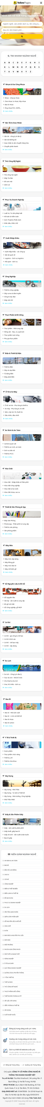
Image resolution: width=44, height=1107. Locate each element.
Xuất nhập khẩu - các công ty (15, 252)
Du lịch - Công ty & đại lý (13, 674)
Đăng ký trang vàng (22, 1028)
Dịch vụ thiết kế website (22, 1049)
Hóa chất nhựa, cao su (12, 492)
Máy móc (9, 545)
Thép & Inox (8, 982)
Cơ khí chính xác (10, 639)
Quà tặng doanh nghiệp (12, 968)
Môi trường (8, 945)
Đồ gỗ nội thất (9, 604)
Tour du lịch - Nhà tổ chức (13, 678)
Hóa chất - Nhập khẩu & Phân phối (16, 482)
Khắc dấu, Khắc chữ (11, 223)
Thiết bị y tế (8, 758)
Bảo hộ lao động (10, 870)
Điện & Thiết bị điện (13, 353)
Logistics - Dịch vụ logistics (14, 258)
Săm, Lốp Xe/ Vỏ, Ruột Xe (14, 412)
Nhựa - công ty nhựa (12, 98)
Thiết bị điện (8, 367)
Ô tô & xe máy (11, 392)
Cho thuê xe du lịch (11, 681)
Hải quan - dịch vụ (11, 262)
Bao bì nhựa (9, 105)
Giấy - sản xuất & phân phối (14, 828)
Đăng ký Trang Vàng (12, 1065)
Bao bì (8, 699)
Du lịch (8, 661)
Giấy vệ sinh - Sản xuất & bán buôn (16, 835)
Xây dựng (9, 776)
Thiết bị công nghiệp (11, 290)
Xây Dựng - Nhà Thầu (11, 789)
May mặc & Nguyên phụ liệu (14, 935)
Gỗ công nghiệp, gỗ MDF (13, 607)
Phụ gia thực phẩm (11, 338)
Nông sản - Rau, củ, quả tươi (14, 332)
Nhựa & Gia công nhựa (15, 84)
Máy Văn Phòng (9, 520)
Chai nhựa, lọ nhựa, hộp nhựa (15, 101)
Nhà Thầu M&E (9, 799)
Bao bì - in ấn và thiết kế (13, 716)
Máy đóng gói (10, 562)
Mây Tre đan (8, 178)
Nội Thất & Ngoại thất (12, 954)
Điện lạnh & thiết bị (11, 893)
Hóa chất (9, 469)
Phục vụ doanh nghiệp (14, 200)
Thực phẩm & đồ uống (14, 315)
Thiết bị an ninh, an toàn (12, 447)
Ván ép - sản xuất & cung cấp (14, 601)
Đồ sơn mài (8, 181)
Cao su (6, 874)
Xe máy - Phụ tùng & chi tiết (14, 409)
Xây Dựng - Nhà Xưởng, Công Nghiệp (17, 796)
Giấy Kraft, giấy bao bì (12, 831)
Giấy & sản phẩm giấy (14, 814)
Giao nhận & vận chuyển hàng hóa (16, 143)
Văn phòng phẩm (10, 531)
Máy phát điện (9, 377)
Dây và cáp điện (9, 370)
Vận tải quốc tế (10, 255)
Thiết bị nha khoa (10, 761)
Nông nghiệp (9, 959)
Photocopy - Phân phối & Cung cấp (16, 524)
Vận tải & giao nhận (13, 123)
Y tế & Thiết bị (10, 737)
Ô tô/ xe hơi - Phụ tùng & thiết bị (16, 405)
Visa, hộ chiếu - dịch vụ (12, 684)
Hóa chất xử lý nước (11, 489)
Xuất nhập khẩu (12, 238)
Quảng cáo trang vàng (22, 1039)
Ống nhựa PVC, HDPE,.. (13, 108)
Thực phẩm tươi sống (11, 335)
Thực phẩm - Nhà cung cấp (13, 328)
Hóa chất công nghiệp (12, 485)
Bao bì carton (9, 723)
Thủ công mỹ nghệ (12, 161)
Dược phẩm (8, 751)
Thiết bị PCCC (9, 454)
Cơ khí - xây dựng (10, 646)
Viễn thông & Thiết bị (11, 1005)
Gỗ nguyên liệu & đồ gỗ (15, 584)
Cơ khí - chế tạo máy (11, 642)
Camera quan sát (10, 444)
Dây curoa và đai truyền (12, 293)
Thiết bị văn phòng (10, 527)
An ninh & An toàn (12, 430)
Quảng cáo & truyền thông (14, 973)
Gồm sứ (7, 185)
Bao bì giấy (8, 838)
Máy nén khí (8, 300)
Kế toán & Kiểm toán (11, 216)
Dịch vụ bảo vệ (9, 450)
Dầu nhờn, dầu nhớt (12, 415)
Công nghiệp (10, 276)
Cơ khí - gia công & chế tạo (13, 636)
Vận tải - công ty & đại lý (12, 136)
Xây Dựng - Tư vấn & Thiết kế (14, 793)
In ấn (6, 931)
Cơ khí (7, 622)
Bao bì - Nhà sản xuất (12, 713)
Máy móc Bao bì (10, 566)
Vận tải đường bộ (10, 140)
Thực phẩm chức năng (12, 754)
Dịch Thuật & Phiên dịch (12, 220)
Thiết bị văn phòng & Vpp (15, 507)
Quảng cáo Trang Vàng (33, 1065)
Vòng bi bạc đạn (10, 297)
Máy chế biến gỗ (10, 569)
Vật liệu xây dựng (10, 1001)
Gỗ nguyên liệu (9, 597)
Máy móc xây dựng (11, 559)
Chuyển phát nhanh (11, 146)
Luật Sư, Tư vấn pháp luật (13, 213)
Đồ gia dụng (8, 898)
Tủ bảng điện (8, 374)
